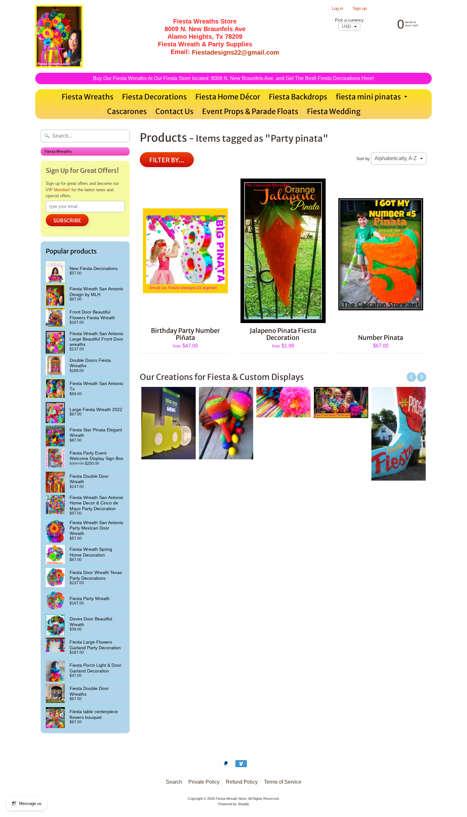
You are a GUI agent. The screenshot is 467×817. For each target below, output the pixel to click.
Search (174, 782)
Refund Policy (242, 782)
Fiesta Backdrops (298, 96)
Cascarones (127, 111)
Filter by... (166, 160)
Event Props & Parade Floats (250, 111)
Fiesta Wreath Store (231, 798)
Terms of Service (282, 782)
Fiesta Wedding (334, 111)
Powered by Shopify (233, 804)
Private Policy (204, 782)
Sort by (363, 158)
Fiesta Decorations (154, 96)
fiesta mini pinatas (372, 98)
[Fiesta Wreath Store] (59, 36)
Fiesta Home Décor (227, 96)
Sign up (360, 9)
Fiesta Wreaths (87, 96)
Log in (337, 9)
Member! (62, 189)
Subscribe (67, 220)
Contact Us (174, 111)
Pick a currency (349, 20)
